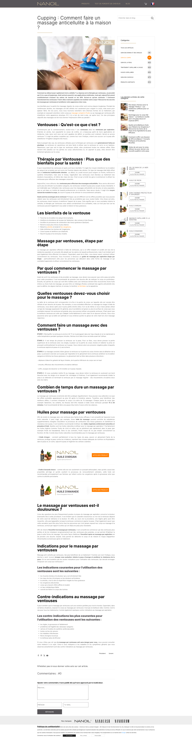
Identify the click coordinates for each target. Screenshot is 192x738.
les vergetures (66, 227)
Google (124, 732)
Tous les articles (127, 48)
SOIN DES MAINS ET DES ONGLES (135, 52)
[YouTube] (47, 655)
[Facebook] (38, 655)
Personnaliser (98, 735)
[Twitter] (44, 655)
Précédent (102, 653)
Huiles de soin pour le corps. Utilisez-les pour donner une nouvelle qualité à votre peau (139, 149)
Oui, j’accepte (69, 735)
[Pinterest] (41, 655)
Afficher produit (100, 455)
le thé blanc (81, 286)
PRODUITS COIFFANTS (136, 82)
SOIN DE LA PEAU (136, 62)
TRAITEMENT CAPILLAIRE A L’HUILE (136, 67)
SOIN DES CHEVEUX (136, 77)
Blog (128, 4)
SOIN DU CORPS (135, 57)
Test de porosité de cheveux (107, 4)
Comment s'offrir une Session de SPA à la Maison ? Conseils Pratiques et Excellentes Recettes (139, 140)
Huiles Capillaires (136, 72)
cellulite (50, 227)
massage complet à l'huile (81, 113)
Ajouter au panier (137, 174)
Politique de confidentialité (48, 727)
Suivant (111, 653)
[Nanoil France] (48, 4)
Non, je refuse (83, 735)
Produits (85, 4)
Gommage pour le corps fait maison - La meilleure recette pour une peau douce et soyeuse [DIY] (139, 118)
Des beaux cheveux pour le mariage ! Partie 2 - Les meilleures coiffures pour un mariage (139, 107)
